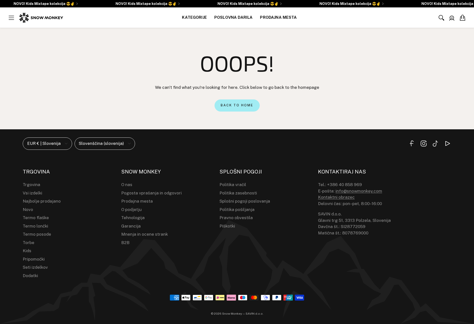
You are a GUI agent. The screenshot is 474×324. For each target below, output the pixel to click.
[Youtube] (447, 143)
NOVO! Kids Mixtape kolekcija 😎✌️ (44, 3)
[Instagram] (424, 143)
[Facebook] (412, 143)
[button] (11, 17)
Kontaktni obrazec (336, 197)
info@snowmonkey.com (359, 191)
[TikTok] (435, 143)
